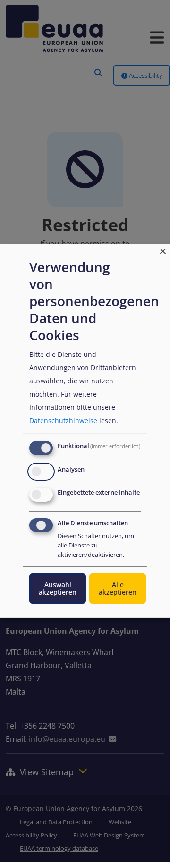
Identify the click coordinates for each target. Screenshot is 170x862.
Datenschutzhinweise (63, 420)
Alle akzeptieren (117, 588)
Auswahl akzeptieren (57, 588)
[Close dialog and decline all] (163, 250)
